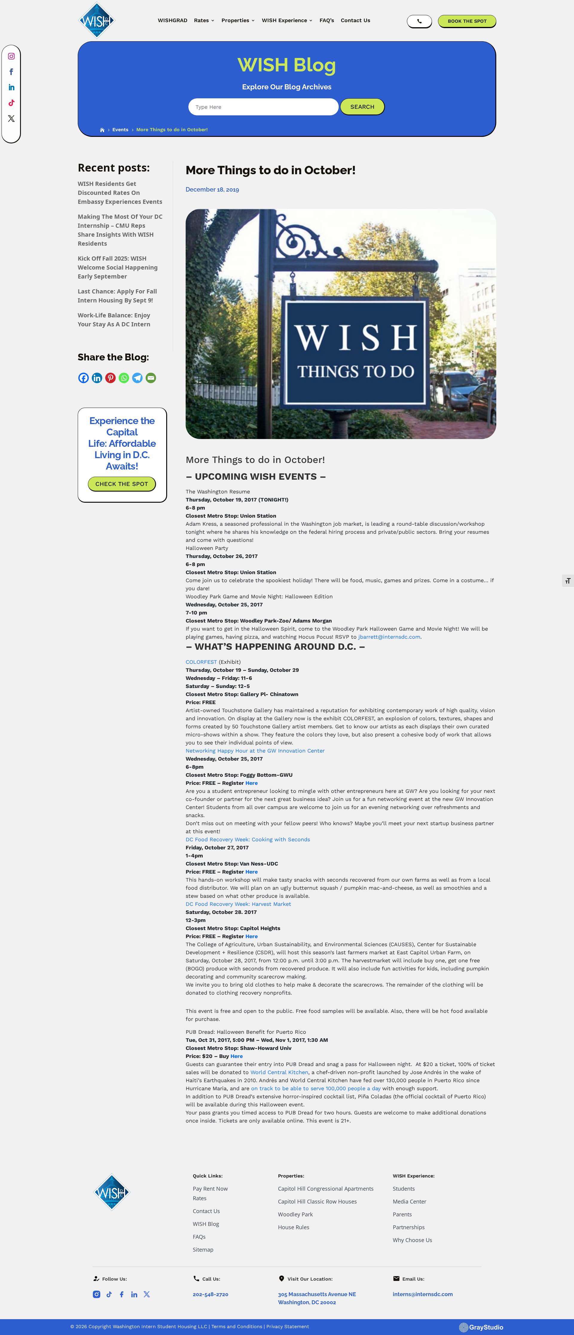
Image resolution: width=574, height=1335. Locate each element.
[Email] (151, 378)
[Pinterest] (110, 378)
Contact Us (355, 20)
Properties (235, 20)
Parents (402, 1214)
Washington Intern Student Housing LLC (160, 1326)
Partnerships (409, 1227)
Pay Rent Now (210, 1188)
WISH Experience (284, 20)
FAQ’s (327, 20)
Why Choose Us (412, 1240)
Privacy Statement (287, 1326)
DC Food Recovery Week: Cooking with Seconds (248, 839)
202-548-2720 (210, 1294)
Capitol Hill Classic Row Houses (317, 1201)
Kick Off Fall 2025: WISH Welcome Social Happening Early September (118, 267)
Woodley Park (295, 1214)
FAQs (199, 1236)
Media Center (409, 1201)
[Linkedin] (97, 378)
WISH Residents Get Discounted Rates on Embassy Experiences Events (120, 193)
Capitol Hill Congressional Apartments (326, 1188)
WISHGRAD (172, 20)
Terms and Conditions (236, 1326)
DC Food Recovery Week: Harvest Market (238, 904)
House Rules (293, 1227)
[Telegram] (137, 378)
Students (404, 1188)
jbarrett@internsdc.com (389, 637)
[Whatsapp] (124, 378)
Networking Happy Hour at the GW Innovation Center (255, 750)
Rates (201, 20)
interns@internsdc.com (423, 1294)
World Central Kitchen (279, 1072)
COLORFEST (201, 662)
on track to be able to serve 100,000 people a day (316, 1088)
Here (251, 783)
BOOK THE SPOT (467, 21)
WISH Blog (206, 1223)
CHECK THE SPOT (121, 483)
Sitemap (203, 1249)
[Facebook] (83, 378)
